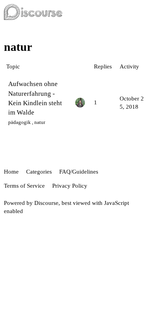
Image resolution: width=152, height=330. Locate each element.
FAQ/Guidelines (78, 172)
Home (11, 172)
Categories (39, 172)
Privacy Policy (69, 186)
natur (39, 122)
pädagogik (19, 122)
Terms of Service (24, 186)
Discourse (46, 203)
